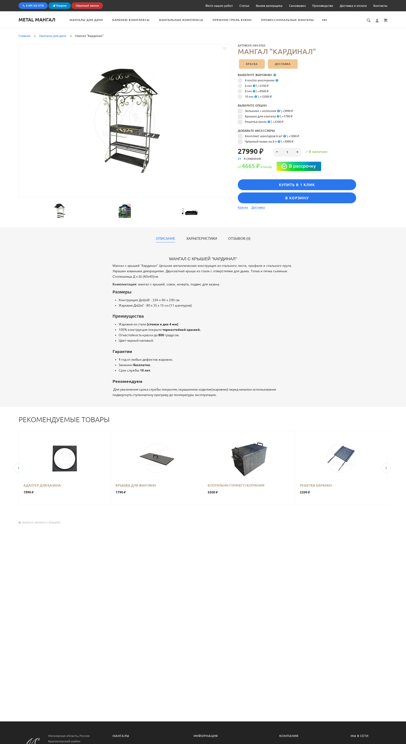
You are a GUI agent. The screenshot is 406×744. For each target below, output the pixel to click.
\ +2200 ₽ (264, 121)
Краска (252, 64)
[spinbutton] (287, 152)
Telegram (61, 5)
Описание (165, 238)
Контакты (380, 5)
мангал (27, 522)
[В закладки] (224, 49)
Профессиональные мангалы (287, 19)
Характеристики (201, 238)
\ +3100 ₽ (257, 85)
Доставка (283, 64)
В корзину (297, 198)
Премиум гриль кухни (232, 19)
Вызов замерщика (269, 5)
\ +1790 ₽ (269, 116)
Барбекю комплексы (131, 19)
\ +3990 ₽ (269, 110)
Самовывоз (297, 5)
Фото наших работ (219, 5)
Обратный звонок (87, 5)
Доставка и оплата (353, 5)
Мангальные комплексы (181, 19)
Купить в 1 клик (297, 185)
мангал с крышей (47, 522)
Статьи (244, 5)
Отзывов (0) (239, 238)
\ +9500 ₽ (257, 91)
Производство (322, 5)
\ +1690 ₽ (272, 136)
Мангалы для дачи (86, 19)
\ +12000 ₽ (258, 96)
